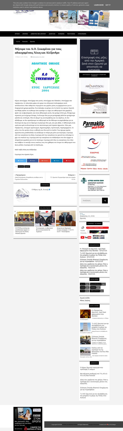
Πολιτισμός (93, 287)
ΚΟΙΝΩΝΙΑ (61, 34)
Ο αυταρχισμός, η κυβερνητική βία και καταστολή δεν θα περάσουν (44, 229)
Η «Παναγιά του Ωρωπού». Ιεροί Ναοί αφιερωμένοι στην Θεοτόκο (92, 250)
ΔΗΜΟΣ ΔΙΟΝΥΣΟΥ (94, 290)
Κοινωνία (21, 166)
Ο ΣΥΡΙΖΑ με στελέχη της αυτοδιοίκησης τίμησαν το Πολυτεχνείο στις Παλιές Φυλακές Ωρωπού (22, 230)
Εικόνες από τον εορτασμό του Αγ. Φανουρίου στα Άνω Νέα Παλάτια (100, 350)
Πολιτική (82, 290)
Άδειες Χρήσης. (85, 300)
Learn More (99, 5)
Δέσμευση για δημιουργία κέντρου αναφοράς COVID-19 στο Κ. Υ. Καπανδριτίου (65, 229)
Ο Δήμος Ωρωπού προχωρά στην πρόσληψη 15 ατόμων (91, 368)
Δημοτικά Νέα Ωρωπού (96, 284)
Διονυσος (52, 34)
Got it (108, 5)
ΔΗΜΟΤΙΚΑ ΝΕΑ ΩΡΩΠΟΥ (38, 34)
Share (33, 160)
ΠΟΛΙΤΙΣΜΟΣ (71, 34)
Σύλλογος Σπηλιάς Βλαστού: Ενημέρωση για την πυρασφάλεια (94, 260)
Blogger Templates (94, 424)
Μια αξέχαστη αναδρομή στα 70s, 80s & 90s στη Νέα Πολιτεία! (93, 374)
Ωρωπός (27, 166)
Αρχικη (17, 34)
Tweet (21, 160)
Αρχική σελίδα (85, 298)
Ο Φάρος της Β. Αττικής (40, 189)
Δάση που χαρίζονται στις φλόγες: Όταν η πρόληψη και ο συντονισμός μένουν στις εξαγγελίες (94, 266)
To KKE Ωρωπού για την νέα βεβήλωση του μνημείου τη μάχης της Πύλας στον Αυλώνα (93, 255)
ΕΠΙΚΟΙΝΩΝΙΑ (82, 34)
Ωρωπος (25, 34)
